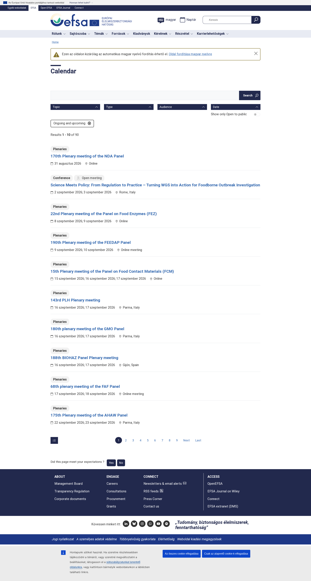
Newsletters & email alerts (163, 484)
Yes (111, 462)
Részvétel (182, 34)
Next (186, 440)
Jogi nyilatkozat (63, 539)
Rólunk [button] (57, 34)
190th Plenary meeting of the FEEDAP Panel (91, 242)
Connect (79, 7)
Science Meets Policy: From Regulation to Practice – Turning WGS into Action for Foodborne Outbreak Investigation (155, 185)
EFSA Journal (63, 7)
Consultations (116, 491)
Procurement (116, 499)
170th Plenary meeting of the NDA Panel (87, 156)
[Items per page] (54, 440)
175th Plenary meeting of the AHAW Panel (89, 415)
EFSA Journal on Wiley (223, 491)
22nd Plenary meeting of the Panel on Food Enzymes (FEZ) (104, 213)
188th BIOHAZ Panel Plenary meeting (84, 357)
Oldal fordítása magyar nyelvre (190, 54)
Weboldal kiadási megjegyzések (199, 539)
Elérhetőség (166, 539)
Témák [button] (99, 34)
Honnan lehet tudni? (79, 2)
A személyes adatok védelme (96, 539)
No (121, 462)
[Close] (256, 53)
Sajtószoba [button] (78, 34)
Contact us (151, 506)
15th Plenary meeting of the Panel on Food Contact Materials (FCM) (112, 271)
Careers (112, 484)
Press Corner (153, 499)
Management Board (68, 484)
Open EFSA (46, 7)
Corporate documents (70, 499)
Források (118, 34)
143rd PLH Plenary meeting (75, 300)
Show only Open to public (229, 114)
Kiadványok (141, 34)
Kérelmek (160, 34)
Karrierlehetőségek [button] (211, 34)
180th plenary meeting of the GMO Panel (87, 328)
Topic (56, 107)
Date (216, 107)
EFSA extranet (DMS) (222, 506)
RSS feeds (151, 491)
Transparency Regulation (71, 491)
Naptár (191, 20)
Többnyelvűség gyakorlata (137, 539)
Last (198, 440)
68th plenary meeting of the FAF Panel (85, 386)
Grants (111, 506)
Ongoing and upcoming (69, 123)
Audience (166, 107)
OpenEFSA (215, 484)
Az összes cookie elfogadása (181, 553)
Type (109, 107)
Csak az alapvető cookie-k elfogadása (226, 553)
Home (55, 42)
